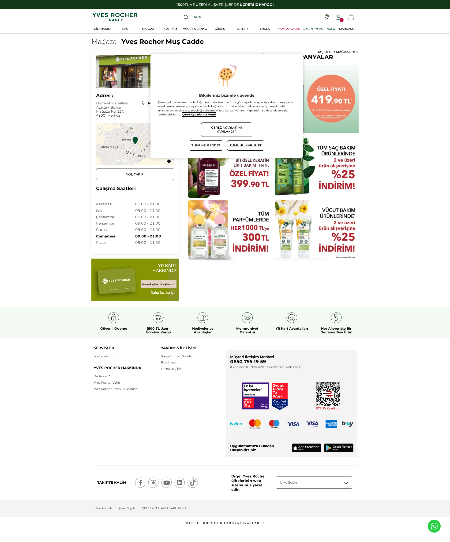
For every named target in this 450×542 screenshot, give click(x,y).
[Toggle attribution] (169, 161)
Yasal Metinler (104, 508)
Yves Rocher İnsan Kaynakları (116, 389)
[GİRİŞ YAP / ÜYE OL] (338, 17)
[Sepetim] (351, 17)
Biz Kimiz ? (102, 376)
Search (186, 17)
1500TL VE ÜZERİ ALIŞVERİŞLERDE (225, 5)
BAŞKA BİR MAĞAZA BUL (337, 52)
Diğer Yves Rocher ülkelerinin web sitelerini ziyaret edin (248, 483)
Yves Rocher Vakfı (107, 382)
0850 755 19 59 (248, 361)
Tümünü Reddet (206, 145)
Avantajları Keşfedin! (158, 284)
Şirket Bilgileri (127, 508)
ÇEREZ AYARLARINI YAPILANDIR (164, 508)
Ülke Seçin (288, 482)
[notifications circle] (342, 20)
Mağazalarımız (105, 356)
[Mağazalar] (327, 17)
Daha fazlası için (163, 292)
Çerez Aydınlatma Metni (199, 114)
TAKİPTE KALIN (111, 482)
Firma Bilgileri (171, 368)
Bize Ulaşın (169, 362)
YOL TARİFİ (135, 174)
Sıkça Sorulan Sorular (177, 356)
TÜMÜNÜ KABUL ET (246, 145)
